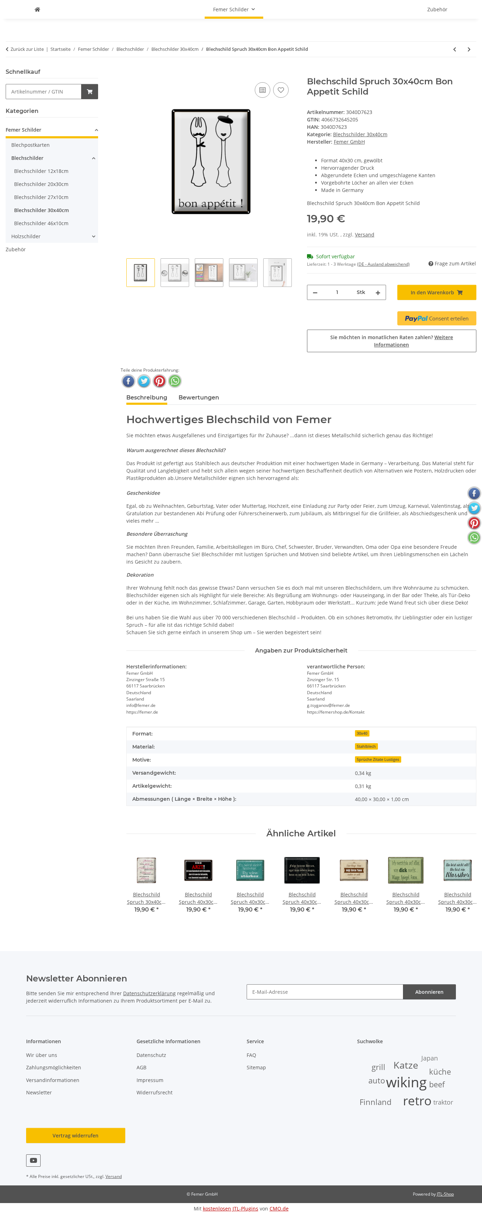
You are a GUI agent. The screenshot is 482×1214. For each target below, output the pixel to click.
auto (376, 1080)
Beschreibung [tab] (146, 397)
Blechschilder (27, 158)
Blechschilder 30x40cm (360, 134)
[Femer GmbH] (37, 9)
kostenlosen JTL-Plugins (230, 1208)
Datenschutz (151, 1055)
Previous (138, 887)
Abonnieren (429, 991)
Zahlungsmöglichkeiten (53, 1067)
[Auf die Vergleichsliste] (262, 90)
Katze (405, 1065)
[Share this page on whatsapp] (175, 381)
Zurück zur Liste (27, 49)
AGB (141, 1067)
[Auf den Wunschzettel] (281, 90)
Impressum (150, 1080)
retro (417, 1100)
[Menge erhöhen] (378, 292)
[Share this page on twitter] (144, 381)
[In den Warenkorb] (132, 73)
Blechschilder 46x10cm (41, 223)
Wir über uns (41, 1055)
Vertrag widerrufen (75, 1135)
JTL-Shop (445, 1194)
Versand (364, 234)
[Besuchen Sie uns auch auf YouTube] (33, 1160)
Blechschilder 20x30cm (41, 184)
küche (440, 1071)
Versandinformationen (52, 1080)
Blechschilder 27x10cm (41, 197)
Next (465, 887)
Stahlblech (366, 746)
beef (437, 1084)
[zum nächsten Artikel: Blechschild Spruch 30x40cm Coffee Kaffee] (469, 49)
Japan (429, 1058)
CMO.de (279, 1208)
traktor (443, 1102)
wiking (406, 1081)
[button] (52, 130)
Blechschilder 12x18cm (41, 171)
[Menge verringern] (315, 292)
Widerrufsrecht (155, 1092)
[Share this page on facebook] (128, 381)
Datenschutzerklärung (149, 993)
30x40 (362, 733)
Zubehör (16, 249)
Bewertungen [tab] (199, 397)
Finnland (375, 1101)
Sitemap (256, 1067)
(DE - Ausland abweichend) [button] (383, 264)
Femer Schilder (23, 129)
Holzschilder (26, 236)
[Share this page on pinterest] (159, 381)
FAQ (251, 1055)
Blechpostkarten (30, 145)
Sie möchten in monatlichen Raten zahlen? (391, 341)
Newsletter (39, 1092)
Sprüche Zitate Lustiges (378, 759)
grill (378, 1067)
